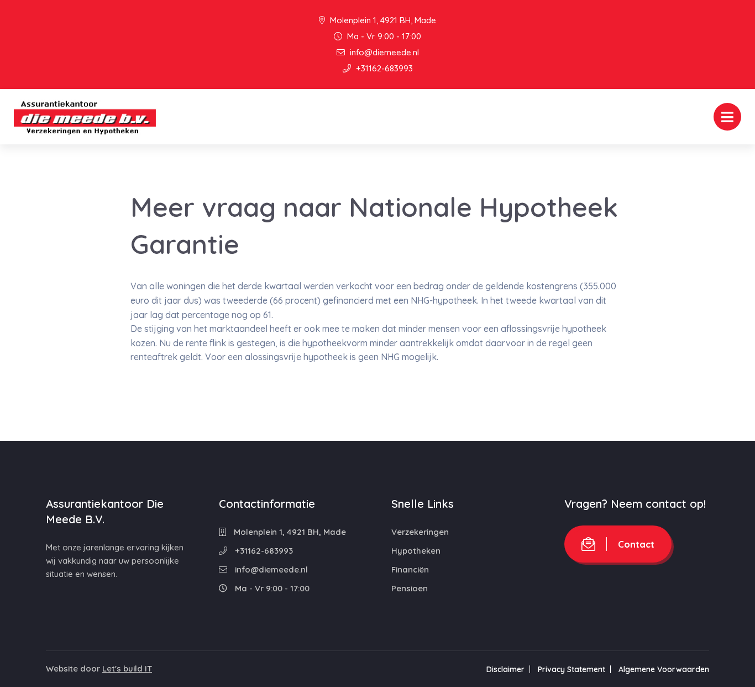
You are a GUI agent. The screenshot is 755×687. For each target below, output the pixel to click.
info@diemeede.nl (383, 52)
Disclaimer (505, 669)
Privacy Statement (571, 669)
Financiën (410, 569)
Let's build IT (127, 668)
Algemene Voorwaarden (663, 669)
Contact (636, 544)
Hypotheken (416, 550)
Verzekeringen (420, 532)
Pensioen (409, 588)
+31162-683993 (383, 68)
